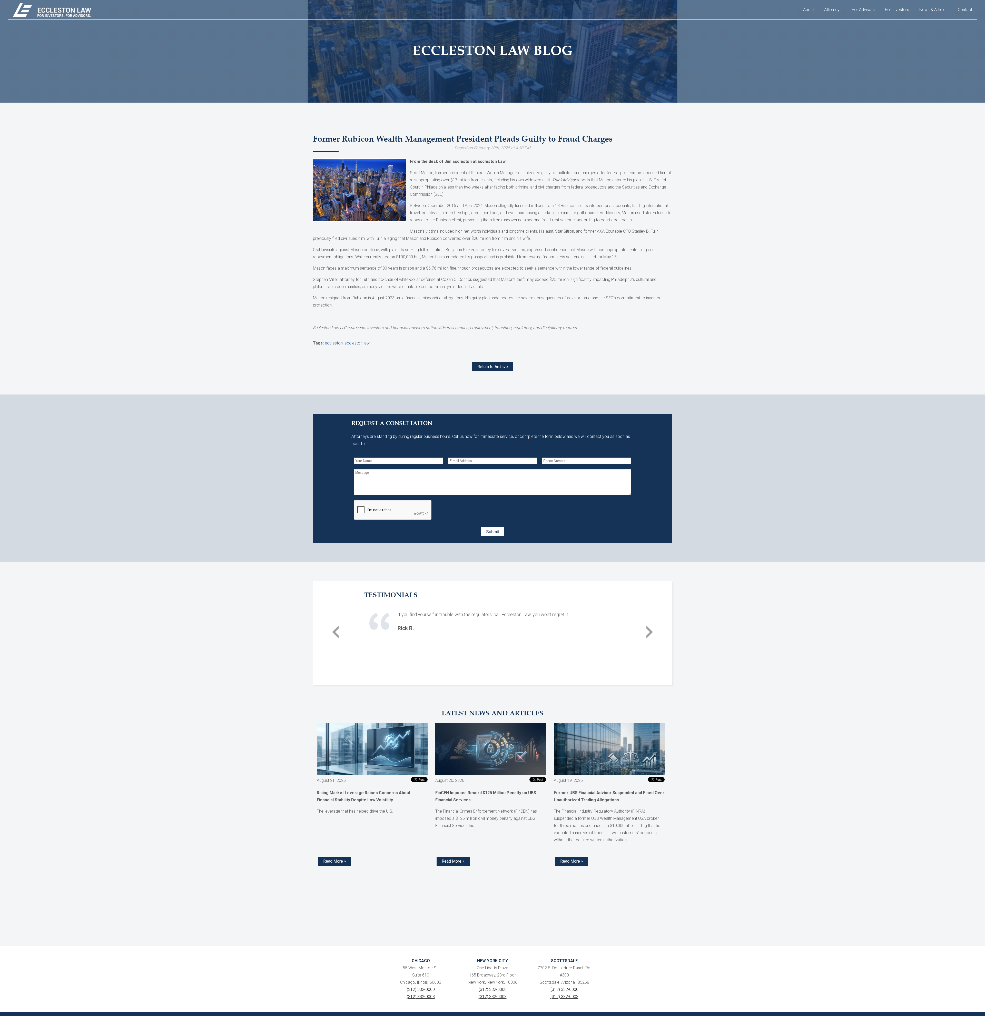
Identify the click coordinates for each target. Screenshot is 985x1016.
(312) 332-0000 (421, 989)
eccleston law (357, 343)
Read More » (334, 861)
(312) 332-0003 (421, 996)
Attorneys (833, 9)
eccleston (334, 343)
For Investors (897, 9)
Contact (965, 9)
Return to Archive (492, 366)
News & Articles (933, 9)
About (808, 9)
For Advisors (863, 9)
